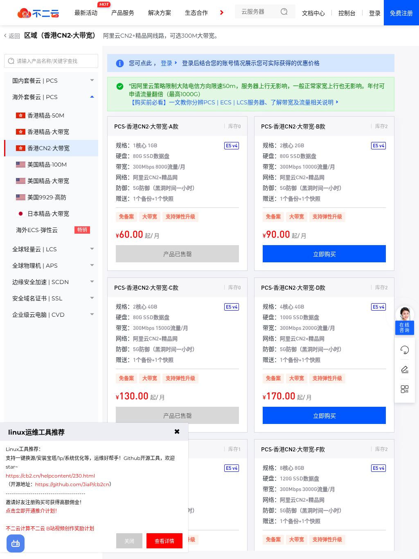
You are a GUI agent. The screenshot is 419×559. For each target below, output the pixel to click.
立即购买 (324, 253)
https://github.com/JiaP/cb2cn (72, 484)
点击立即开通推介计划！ (33, 511)
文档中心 (313, 13)
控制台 (347, 13)
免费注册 (401, 13)
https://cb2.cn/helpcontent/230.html (50, 476)
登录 (375, 13)
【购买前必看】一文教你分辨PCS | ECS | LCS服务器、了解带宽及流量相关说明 (231, 102)
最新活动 (87, 9)
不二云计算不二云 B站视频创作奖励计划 (50, 528)
